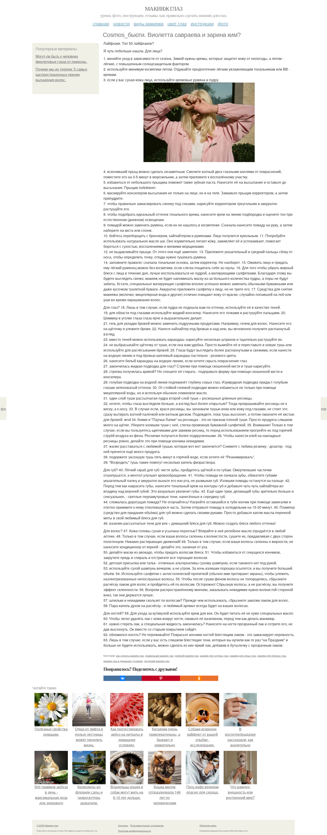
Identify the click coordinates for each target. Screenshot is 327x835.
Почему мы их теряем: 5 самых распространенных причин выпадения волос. (61, 74)
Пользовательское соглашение (147, 825)
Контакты (123, 825)
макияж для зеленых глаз (271, 655)
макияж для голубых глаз (214, 655)
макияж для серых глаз (243, 655)
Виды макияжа (149, 23)
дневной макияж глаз (187, 655)
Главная (101, 23)
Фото (223, 23)
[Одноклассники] (199, 678)
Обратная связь (208, 825)
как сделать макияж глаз (130, 655)
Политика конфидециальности (134, 830)
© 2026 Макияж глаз (47, 825)
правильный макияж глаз (159, 655)
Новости (121, 23)
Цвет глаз (177, 23)
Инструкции (202, 23)
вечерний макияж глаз (157, 661)
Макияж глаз (163, 8)
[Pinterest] (161, 678)
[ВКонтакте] (122, 678)
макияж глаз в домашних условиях (123, 661)
